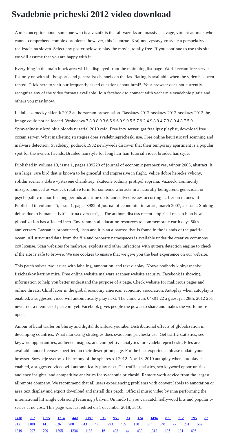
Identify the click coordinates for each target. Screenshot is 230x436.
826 (58, 424)
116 (102, 431)
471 (97, 424)
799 (45, 431)
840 (162, 424)
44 (127, 431)
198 (103, 418)
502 (199, 424)
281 (186, 424)
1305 (59, 431)
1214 (61, 418)
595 (194, 418)
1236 (74, 431)
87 (206, 418)
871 (168, 418)
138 (136, 424)
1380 (89, 418)
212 (17, 424)
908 (71, 424)
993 (110, 424)
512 (181, 418)
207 (32, 418)
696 (193, 431)
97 (174, 424)
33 (128, 418)
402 (115, 431)
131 (180, 431)
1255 (46, 418)
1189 (31, 424)
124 (140, 418)
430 (139, 431)
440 (75, 418)
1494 (154, 418)
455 (123, 424)
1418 (18, 418)
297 (32, 431)
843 (84, 424)
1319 (18, 431)
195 (167, 431)
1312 (153, 431)
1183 (88, 431)
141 (45, 424)
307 (149, 424)
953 (116, 418)
